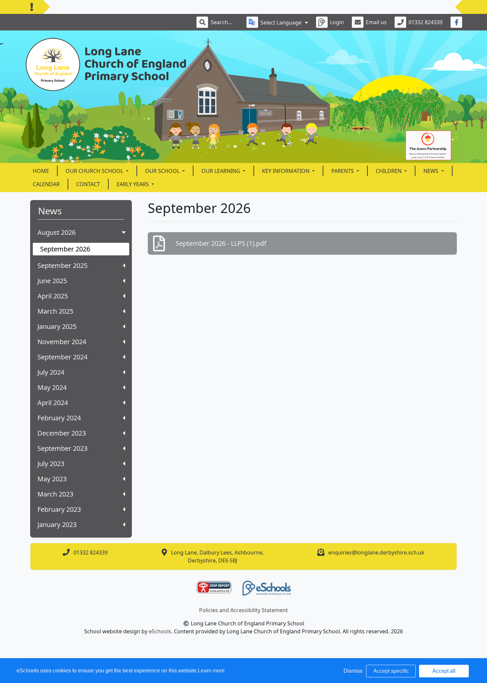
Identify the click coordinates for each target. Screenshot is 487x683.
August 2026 (56, 232)
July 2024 (50, 372)
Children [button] (389, 171)
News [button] (431, 171)
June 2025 (52, 280)
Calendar (46, 184)
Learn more (211, 670)
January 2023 (57, 524)
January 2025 (57, 326)
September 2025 (62, 265)
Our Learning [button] (221, 171)
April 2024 (52, 402)
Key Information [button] (286, 171)
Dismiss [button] (353, 671)
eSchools (160, 631)
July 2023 (50, 463)
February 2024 (59, 417)
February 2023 (59, 509)
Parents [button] (343, 171)
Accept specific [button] (391, 671)
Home (41, 171)
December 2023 (61, 433)
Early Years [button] (133, 184)
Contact (88, 184)
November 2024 (61, 341)
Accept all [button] (444, 671)
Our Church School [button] (95, 171)
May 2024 (52, 387)
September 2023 (62, 448)
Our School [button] (163, 171)
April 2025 (52, 295)
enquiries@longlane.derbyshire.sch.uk (376, 552)
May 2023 (52, 478)
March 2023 (55, 494)
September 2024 (62, 356)
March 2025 (55, 311)
